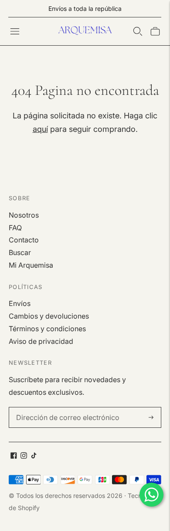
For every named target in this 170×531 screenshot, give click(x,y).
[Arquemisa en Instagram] (23, 456)
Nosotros (24, 215)
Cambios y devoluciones (49, 316)
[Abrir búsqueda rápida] (138, 31)
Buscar (20, 252)
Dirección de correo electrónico (61, 407)
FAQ (15, 227)
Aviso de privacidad (41, 341)
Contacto (24, 239)
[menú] (15, 31)
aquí (40, 129)
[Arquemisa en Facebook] (13, 456)
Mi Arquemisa (31, 265)
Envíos (20, 303)
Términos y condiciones (47, 328)
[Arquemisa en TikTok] (34, 456)
